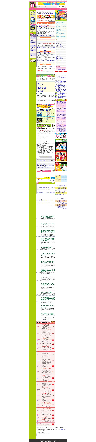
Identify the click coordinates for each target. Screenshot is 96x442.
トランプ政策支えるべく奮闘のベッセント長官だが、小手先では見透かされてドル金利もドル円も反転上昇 (48, 224)
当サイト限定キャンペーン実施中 (32, 12)
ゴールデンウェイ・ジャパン (39, 365)
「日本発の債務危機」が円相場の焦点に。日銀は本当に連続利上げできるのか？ (48, 277)
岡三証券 (39, 417)
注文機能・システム (58, 56)
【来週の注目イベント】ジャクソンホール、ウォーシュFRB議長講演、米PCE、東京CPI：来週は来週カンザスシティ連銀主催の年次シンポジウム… (61, 186)
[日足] (45, 177)
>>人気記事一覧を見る (64, 208)
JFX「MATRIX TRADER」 (32, 50)
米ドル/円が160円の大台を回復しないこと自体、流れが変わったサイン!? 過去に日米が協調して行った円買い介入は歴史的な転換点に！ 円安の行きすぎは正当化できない (48, 216)
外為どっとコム (39, 333)
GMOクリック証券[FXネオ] (40, 110)
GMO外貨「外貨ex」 (48, 110)
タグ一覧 (54, 438)
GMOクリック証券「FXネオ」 (33, 37)
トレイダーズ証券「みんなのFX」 (33, 40)
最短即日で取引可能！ (44, 105)
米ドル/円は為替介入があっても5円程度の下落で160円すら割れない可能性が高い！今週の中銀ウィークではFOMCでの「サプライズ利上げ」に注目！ (48, 306)
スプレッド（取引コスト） (59, 42)
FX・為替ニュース (58, 54)
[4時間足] (49, 178)
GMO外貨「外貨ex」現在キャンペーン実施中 (45, 107)
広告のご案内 (57, 438)
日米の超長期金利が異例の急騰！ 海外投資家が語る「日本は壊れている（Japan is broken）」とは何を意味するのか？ (48, 292)
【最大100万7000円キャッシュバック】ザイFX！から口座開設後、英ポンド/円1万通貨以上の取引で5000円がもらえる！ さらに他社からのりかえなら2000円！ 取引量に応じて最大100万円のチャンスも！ (61, 114)
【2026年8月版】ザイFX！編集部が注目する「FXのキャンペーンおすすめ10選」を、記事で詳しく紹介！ (61, 23)
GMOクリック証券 (39, 326)
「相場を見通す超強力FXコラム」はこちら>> (49, 319)
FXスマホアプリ (58, 55)
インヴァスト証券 (38, 390)
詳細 (37, 340)
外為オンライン (39, 343)
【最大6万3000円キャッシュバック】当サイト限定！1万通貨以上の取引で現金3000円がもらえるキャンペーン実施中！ (61, 111)
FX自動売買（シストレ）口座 (59, 60)
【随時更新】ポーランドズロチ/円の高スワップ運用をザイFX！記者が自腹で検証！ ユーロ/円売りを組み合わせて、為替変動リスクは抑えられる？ (48, 254)
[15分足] (43, 178)
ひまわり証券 (39, 420)
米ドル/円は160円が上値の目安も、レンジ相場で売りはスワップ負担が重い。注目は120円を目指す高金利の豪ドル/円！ (48, 247)
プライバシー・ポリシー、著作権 (47, 438)
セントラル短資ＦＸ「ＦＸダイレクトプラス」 (33, 55)
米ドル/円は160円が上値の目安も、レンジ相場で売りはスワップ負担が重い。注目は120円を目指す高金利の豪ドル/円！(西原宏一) (61, 207)
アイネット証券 (39, 410)
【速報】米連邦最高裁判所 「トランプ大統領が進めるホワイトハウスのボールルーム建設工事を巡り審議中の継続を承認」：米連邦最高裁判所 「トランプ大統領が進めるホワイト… (62, 190)
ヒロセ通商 (39, 354)
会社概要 (42, 438)
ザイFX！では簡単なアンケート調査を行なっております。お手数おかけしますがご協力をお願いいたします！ (45, 166)
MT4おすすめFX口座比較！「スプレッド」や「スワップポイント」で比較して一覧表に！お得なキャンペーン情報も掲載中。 (45, 160)
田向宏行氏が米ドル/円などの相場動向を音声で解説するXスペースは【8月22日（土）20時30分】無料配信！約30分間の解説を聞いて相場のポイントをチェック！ (48, 270)
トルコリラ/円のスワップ (59, 44)
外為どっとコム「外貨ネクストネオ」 (33, 42)
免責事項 (40, 438)
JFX (38, 371)
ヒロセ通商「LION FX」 (33, 48)
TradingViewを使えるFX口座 (59, 58)
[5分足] (39, 178)
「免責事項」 (62, 430)
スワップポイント (58, 43)
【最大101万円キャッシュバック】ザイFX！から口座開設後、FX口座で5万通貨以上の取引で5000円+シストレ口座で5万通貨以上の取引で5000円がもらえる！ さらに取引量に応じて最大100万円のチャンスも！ (61, 122)
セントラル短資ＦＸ (53, 180)
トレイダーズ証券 (38, 360)
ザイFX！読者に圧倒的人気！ (33, 17)
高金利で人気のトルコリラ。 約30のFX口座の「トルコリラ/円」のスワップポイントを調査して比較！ (45, 164)
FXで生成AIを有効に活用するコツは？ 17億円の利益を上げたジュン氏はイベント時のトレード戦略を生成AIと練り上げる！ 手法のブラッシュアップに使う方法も (48, 284)
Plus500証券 (38, 395)
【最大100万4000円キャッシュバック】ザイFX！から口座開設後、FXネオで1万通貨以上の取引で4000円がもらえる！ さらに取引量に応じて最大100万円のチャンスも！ (61, 108)
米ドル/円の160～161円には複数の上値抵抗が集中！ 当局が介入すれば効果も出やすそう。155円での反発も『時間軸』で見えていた (47, 262)
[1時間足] (47, 178)
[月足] (49, 177)
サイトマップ (52, 438)
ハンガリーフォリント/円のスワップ (60, 47)
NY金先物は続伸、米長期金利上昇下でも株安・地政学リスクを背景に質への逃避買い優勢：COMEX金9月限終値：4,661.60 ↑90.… (62, 192)
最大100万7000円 (33, 25)
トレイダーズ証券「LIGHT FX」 (33, 45)
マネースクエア (39, 404)
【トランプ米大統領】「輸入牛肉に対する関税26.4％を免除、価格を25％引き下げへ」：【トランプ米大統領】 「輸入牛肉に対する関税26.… (62, 188)
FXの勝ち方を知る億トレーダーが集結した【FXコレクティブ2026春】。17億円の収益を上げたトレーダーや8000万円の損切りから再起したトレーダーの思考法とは (48, 314)
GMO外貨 (38, 339)
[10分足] (41, 178)
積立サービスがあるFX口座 (59, 57)
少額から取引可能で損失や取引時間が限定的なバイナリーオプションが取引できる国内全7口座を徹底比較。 (45, 167)
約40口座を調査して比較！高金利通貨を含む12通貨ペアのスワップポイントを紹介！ (45, 162)
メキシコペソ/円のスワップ (59, 45)
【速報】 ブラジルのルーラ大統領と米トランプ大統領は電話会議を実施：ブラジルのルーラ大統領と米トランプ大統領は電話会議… (62, 194)
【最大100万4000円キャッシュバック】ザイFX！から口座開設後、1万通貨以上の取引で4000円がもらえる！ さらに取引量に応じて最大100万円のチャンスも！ (61, 118)
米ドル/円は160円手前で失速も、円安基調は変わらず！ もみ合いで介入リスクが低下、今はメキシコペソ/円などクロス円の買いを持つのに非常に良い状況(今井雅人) (62, 201)
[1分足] (37, 178)
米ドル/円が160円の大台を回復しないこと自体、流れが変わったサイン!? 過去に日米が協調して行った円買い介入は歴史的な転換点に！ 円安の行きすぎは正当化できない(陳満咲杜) (62, 203)
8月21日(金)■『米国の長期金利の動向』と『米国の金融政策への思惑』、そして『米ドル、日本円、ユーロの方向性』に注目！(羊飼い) (61, 205)
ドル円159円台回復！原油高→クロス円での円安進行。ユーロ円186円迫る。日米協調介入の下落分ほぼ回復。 (47, 239)
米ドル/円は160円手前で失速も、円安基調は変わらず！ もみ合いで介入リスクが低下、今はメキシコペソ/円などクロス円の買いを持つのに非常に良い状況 (48, 231)
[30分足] (45, 178)
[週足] (47, 177)
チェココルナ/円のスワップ (59, 46)
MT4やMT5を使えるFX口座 (59, 59)
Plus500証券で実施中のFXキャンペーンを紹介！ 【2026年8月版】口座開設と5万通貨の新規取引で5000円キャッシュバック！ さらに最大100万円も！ (48, 299)
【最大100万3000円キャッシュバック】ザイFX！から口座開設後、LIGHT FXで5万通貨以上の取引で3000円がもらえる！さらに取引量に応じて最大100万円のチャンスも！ (61, 125)
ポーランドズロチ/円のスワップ (60, 48)
